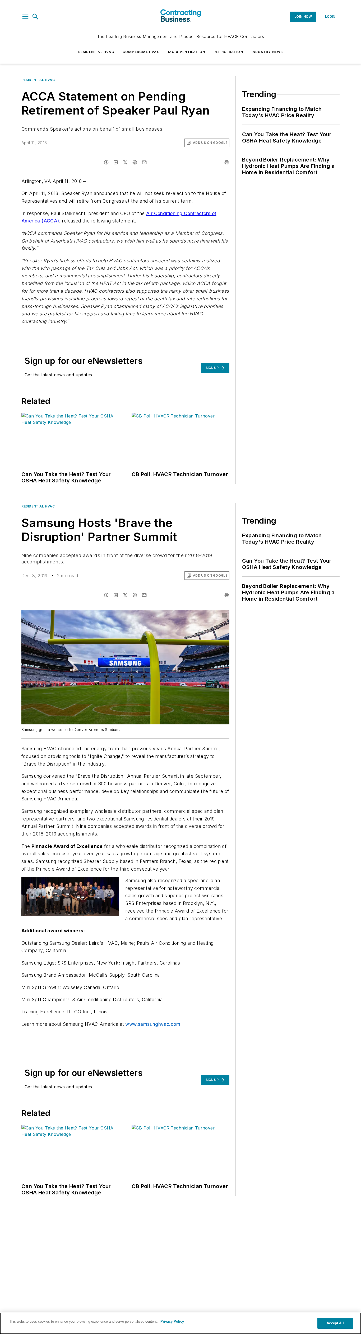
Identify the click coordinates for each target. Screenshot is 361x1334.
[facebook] (106, 162)
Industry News (267, 52)
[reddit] (134, 162)
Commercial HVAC (141, 52)
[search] (35, 17)
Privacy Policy (172, 1321)
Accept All (335, 1323)
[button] (25, 17)
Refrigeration (228, 52)
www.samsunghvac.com (152, 1024)
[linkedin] (115, 162)
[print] (226, 162)
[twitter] (125, 162)
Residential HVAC (96, 52)
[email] (144, 162)
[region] (180, 1323)
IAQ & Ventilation (186, 52)
